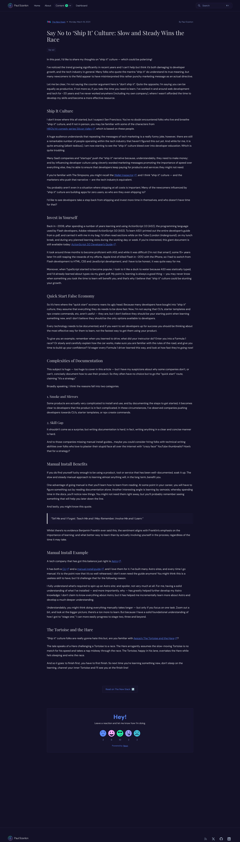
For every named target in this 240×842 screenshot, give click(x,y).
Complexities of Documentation (75, 360)
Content (61, 5)
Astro (115, 561)
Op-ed (51, 50)
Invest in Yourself (62, 217)
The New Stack (58, 22)
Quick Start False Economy (71, 295)
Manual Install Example (67, 552)
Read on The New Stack (120, 689)
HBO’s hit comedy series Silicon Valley (69, 128)
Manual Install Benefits (67, 463)
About (48, 5)
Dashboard (81, 5)
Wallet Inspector (124, 175)
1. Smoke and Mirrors (62, 396)
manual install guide (89, 569)
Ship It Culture (60, 110)
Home (37, 5)
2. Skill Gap (55, 422)
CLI (64, 569)
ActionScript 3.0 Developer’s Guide (92, 244)
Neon (125, 745)
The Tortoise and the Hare (70, 629)
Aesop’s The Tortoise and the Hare (154, 638)
